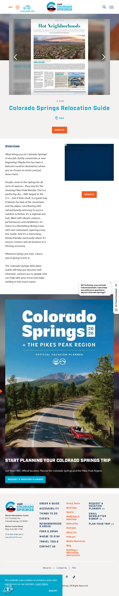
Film (74, 567)
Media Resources (75, 541)
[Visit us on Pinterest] (66, 577)
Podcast (70, 536)
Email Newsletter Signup (97, 516)
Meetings (71, 507)
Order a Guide (49, 503)
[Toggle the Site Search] (104, 7)
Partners (71, 528)
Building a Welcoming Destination (73, 553)
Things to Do (48, 513)
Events (44, 518)
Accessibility (49, 508)
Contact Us (47, 546)
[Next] (104, 57)
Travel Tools (48, 541)
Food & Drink (48, 531)
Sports (70, 512)
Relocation (72, 523)
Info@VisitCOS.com (13, 537)
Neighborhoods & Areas (50, 525)
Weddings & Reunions (73, 517)
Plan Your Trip (99, 524)
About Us (71, 532)
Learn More (41, 584)
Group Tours (73, 503)
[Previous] (15, 57)
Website (60, 130)
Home (61, 101)
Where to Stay (49, 536)
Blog (68, 545)
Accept (53, 591)
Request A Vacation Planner (25, 479)
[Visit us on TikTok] (74, 577)
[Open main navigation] (111, 6)
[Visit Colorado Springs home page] (59, 7)
